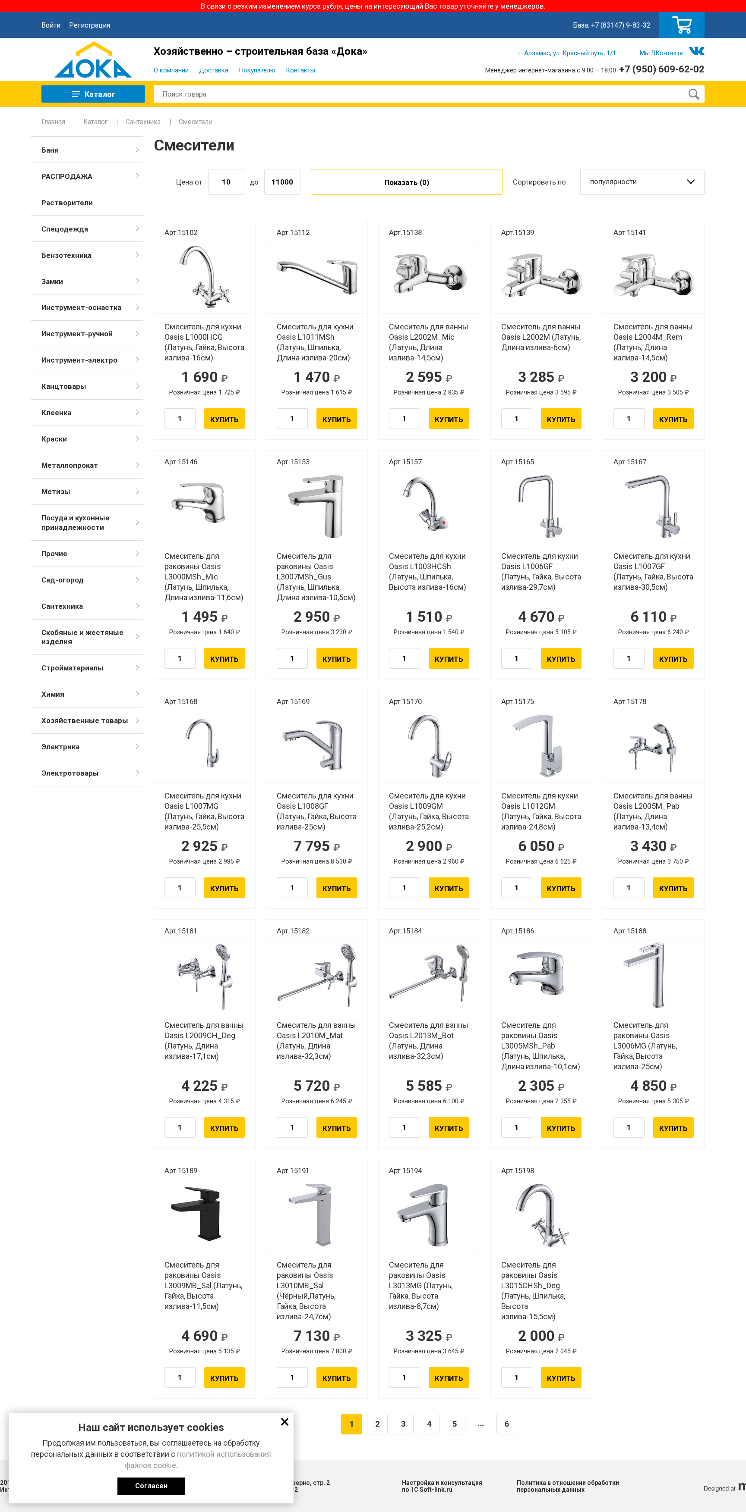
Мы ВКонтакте (661, 53)
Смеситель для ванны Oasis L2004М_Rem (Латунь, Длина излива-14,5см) (653, 342)
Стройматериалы (72, 668)
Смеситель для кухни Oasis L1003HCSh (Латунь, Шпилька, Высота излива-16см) (427, 571)
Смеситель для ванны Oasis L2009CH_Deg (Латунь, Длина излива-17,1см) (204, 1041)
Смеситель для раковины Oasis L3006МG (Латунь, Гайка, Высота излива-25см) (645, 1046)
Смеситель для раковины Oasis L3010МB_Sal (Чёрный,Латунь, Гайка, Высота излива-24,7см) (306, 1290)
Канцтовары (63, 386)
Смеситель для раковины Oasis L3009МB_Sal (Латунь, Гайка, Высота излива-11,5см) (203, 1285)
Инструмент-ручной (77, 333)
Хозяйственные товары (84, 720)
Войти (50, 25)
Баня (50, 150)
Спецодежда (64, 229)
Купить (224, 419)
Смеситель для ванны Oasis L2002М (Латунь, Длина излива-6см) (541, 337)
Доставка (213, 70)
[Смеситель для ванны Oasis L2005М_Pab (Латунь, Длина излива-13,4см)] (654, 746)
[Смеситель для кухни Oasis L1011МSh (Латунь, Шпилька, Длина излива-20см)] (317, 277)
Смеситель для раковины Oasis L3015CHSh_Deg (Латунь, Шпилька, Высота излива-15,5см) (533, 1290)
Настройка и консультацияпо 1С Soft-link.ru (442, 1486)
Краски (54, 439)
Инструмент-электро (79, 360)
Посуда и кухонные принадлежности (75, 522)
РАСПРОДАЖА (66, 176)
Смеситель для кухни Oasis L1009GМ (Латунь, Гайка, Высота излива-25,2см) (429, 811)
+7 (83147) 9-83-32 (621, 25)
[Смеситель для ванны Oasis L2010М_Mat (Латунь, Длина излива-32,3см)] (317, 975)
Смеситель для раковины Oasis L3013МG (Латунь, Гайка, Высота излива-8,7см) (420, 1285)
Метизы (55, 491)
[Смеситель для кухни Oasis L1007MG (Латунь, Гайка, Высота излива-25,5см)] (205, 746)
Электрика (60, 746)
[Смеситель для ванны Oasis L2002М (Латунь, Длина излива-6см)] (541, 277)
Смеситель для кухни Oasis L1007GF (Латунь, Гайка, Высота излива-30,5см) (653, 571)
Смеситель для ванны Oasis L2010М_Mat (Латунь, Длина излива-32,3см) (316, 1041)
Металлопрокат (69, 465)
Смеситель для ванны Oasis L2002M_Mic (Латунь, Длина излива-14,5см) (428, 342)
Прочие (54, 553)
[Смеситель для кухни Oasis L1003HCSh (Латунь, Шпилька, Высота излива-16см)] (429, 506)
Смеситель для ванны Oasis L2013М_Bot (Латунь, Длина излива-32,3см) (428, 1041)
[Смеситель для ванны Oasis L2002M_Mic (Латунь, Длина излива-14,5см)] (429, 277)
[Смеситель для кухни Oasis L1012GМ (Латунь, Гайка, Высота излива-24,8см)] (541, 746)
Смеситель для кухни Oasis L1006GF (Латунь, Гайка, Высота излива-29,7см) (541, 571)
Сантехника (143, 122)
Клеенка (56, 412)
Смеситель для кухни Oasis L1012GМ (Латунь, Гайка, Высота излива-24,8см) (541, 811)
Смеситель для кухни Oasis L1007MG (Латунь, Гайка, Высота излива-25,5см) (204, 811)
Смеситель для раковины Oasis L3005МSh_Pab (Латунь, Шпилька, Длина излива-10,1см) (540, 1046)
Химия (52, 694)
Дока (93, 59)
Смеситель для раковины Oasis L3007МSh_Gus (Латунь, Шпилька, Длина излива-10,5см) (316, 576)
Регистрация (89, 25)
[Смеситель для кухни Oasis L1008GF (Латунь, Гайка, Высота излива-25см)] (317, 746)
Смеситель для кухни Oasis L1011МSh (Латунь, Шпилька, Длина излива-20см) (315, 342)
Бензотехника (66, 255)
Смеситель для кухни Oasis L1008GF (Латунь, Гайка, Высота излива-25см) (317, 811)
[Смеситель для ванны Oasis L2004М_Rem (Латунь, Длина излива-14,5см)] (654, 277)
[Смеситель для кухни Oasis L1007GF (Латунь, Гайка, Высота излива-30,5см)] (654, 506)
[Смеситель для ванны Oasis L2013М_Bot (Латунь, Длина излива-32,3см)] (429, 975)
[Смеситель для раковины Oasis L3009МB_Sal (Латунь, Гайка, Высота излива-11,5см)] (205, 1215)
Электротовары (70, 773)
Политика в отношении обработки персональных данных (568, 1486)
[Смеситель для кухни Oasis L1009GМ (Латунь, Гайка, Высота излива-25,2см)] (429, 746)
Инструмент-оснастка (81, 307)
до (254, 182)
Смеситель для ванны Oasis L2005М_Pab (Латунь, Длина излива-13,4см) (653, 811)
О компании (171, 70)
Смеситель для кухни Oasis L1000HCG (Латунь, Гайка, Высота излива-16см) (204, 342)
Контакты (300, 70)
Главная (53, 122)
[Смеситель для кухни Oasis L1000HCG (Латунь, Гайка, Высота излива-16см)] (205, 277)
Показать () (407, 182)
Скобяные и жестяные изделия (82, 637)
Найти (694, 94)
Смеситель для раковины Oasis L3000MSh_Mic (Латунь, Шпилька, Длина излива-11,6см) (203, 576)
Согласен (151, 1486)
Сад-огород (62, 580)
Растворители (67, 202)
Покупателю (257, 70)
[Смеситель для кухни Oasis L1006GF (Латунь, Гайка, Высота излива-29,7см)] (541, 506)
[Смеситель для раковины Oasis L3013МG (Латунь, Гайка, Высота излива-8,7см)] (429, 1215)
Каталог (95, 122)
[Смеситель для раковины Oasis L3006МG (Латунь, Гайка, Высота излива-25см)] (654, 975)
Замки (52, 281)
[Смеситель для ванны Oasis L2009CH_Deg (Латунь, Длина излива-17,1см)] (205, 975)
